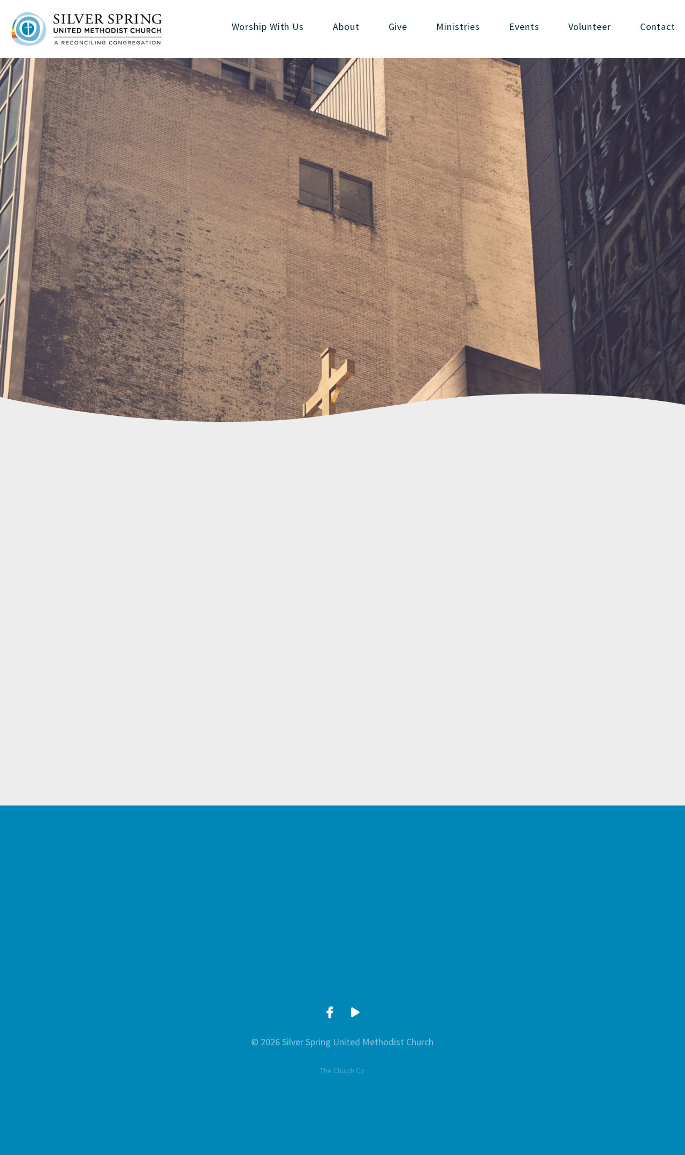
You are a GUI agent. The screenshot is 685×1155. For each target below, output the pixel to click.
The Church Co (342, 1070)
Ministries (458, 27)
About (346, 27)
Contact (657, 27)
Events (524, 27)
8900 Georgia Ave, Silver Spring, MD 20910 (419, 973)
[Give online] (572, 910)
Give (398, 27)
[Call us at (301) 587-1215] (266, 910)
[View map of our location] (419, 910)
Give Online (572, 973)
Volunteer (589, 27)
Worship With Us (268, 27)
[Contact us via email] (113, 910)
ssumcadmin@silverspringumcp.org (112, 973)
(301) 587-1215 (266, 973)
